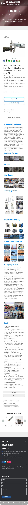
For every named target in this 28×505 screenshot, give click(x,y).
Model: (6, 110)
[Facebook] (3, 462)
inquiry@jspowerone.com (9, 455)
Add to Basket (13, 103)
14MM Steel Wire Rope (9, 403)
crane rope (15, 400)
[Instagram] (10, 462)
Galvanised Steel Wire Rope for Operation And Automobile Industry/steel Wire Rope (19, 426)
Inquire (13, 99)
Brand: (5, 112)
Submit (6, 496)
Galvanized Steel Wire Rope (11, 406)
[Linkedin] (5, 462)
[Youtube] (8, 462)
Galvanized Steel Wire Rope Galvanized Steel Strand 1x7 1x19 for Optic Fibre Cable (9, 426)
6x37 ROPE (7, 400)
